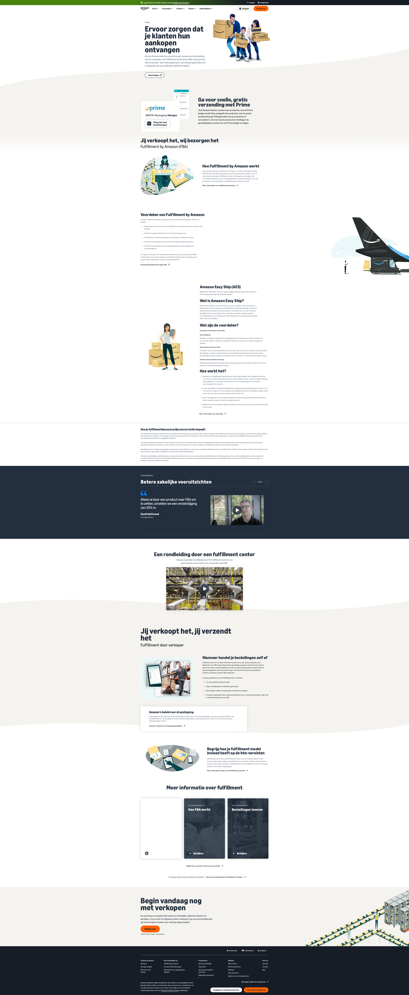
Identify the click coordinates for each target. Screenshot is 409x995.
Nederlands (233, 951)
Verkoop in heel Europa (145, 971)
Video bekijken (153, 75)
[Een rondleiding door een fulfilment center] (204, 588)
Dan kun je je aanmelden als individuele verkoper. (224, 877)
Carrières (265, 964)
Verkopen (144, 964)
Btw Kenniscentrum (234, 967)
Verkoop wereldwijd (205, 964)
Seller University (233, 973)
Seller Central (232, 964)
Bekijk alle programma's (206, 975)
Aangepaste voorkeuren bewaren (226, 990)
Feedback (263, 951)
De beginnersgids (146, 967)
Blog (263, 970)
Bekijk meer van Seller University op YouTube (203, 866)
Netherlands (249, 951)
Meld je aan (150, 928)
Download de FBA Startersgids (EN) (154, 265)
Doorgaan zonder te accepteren (254, 982)
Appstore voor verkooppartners (238, 976)
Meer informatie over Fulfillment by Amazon (218, 185)
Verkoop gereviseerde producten (206, 971)
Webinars (231, 970)
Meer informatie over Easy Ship (211, 414)
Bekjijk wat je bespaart (181, 3)
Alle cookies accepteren (256, 990)
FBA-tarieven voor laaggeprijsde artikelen (174, 971)
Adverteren (202, 967)
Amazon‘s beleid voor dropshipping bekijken (165, 726)
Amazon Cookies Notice (170, 990)
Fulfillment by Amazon (171, 964)
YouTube (265, 967)
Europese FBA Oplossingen (172, 967)
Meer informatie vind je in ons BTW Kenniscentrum (226, 771)
